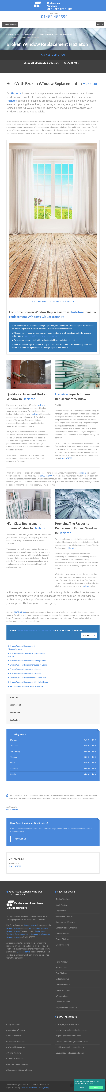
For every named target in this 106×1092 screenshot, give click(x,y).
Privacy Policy (44, 1088)
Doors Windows (62, 939)
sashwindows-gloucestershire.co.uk (71, 1030)
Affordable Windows (16, 1047)
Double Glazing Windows (66, 928)
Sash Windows (62, 905)
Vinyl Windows (13, 1024)
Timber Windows (63, 899)
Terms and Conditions (29, 1088)
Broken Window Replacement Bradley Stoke (28, 665)
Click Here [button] (90, 1083)
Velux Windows (62, 979)
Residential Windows (64, 916)
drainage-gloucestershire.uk (68, 1024)
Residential (15, 712)
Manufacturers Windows (17, 1064)
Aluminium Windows (16, 1030)
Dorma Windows (63, 985)
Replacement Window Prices (19, 1070)
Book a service (10, 24)
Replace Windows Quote (66, 1007)
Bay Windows (61, 973)
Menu (100, 24)
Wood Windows (14, 1036)
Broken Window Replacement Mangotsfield (28, 660)
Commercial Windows (65, 922)
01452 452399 (54, 55)
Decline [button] (82, 1087)
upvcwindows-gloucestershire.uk (70, 1053)
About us (14, 697)
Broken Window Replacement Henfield (26, 669)
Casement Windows (16, 1041)
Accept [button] (96, 1087)
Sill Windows (61, 967)
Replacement (61, 911)
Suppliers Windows (15, 1058)
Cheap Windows (63, 990)
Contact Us (88, 635)
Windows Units (62, 996)
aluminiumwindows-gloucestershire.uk (72, 1041)
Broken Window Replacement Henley (25, 673)
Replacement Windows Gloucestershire (26, 686)
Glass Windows (62, 933)
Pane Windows (62, 962)
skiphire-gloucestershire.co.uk (68, 1036)
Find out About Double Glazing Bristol (53, 301)
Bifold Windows (62, 945)
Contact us (15, 720)
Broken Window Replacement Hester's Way (28, 678)
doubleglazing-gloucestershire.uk (70, 1047)
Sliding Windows (14, 1053)
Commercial (15, 705)
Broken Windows (63, 1002)
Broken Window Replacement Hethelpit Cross (29, 682)
